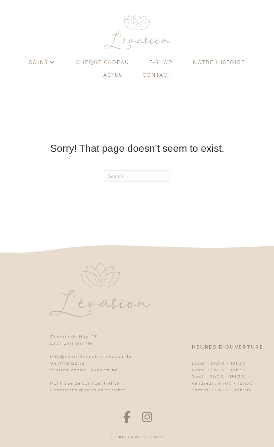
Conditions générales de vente (88, 389)
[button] (52, 62)
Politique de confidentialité (84, 383)
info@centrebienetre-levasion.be (91, 356)
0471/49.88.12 (67, 363)
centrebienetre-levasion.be (84, 369)
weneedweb (149, 437)
